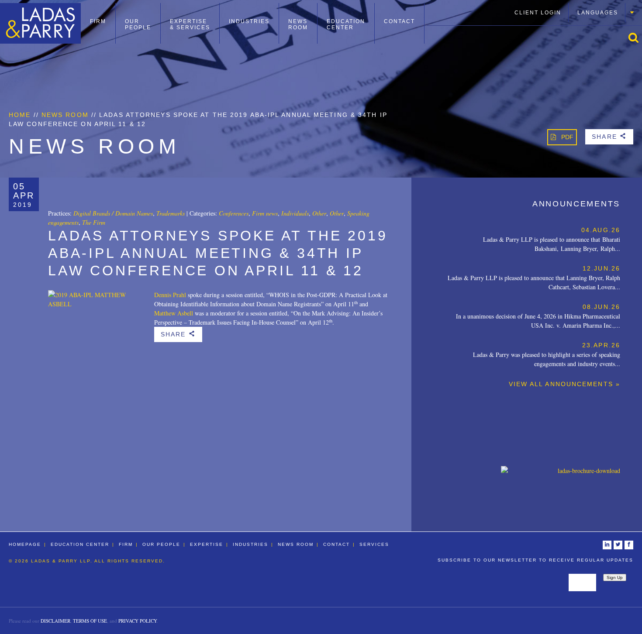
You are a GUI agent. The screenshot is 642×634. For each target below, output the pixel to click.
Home (20, 114)
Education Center (346, 24)
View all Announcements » (564, 383)
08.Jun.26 (601, 306)
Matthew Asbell (173, 313)
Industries (249, 21)
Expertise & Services (190, 24)
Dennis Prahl (170, 295)
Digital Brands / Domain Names (113, 213)
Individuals (295, 213)
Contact (399, 21)
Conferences (234, 213)
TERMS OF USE (90, 620)
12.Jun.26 (601, 268)
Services (374, 544)
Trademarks (170, 213)
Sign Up (615, 577)
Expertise (206, 544)
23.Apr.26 (601, 345)
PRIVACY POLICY (137, 620)
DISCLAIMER (55, 620)
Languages (597, 13)
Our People (138, 24)
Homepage (25, 544)
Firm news (265, 213)
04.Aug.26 (600, 229)
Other (319, 213)
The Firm (93, 222)
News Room (298, 24)
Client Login (537, 13)
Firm (98, 21)
